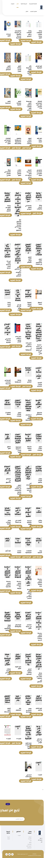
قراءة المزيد (36, 42)
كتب (30, 840)
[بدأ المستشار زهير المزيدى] (41, 7)
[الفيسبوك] (12, 854)
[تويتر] (9, 854)
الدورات (19, 835)
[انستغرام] (6, 854)
